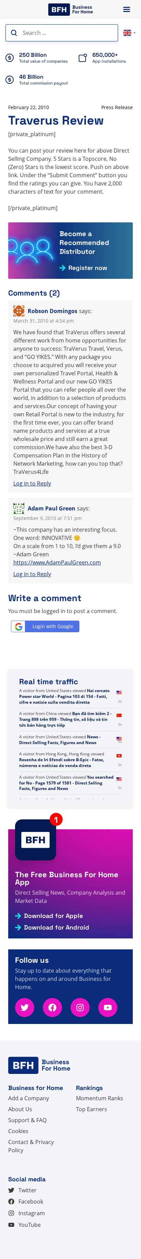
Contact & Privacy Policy (31, 1146)
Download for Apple (53, 916)
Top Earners (91, 1109)
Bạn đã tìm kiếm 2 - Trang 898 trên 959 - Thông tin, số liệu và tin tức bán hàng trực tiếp (65, 742)
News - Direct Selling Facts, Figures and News (60, 762)
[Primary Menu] (126, 9)
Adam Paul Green (51, 508)
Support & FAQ (27, 1120)
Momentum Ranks (99, 1098)
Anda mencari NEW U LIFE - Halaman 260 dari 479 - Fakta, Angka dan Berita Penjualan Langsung (66, 696)
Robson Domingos (52, 311)
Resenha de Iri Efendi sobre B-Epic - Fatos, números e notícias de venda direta (61, 786)
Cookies (18, 1131)
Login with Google (53, 626)
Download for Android (56, 927)
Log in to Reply (32, 483)
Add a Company (28, 1098)
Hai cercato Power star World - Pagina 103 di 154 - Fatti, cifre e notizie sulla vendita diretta (64, 719)
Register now (87, 268)
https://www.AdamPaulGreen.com (57, 562)
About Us (20, 1109)
